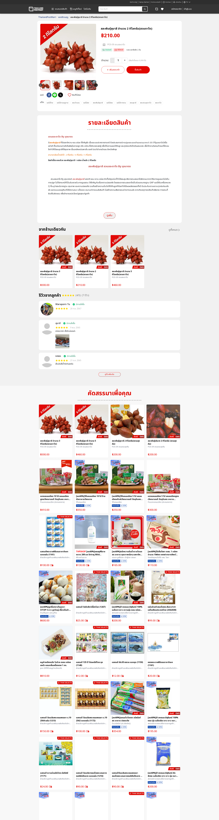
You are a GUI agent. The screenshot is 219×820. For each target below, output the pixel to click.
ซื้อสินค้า (138, 69)
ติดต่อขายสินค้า (156, 2)
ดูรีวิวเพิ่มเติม (109, 374)
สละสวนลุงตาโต (145, 102)
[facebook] (49, 95)
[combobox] (120, 9)
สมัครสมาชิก (176, 9)
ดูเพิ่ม (109, 215)
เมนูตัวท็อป (77, 9)
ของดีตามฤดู (63, 17)
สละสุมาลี (133, 102)
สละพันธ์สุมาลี (98, 102)
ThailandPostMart (47, 17)
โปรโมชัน (87, 9)
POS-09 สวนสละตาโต (116, 44)
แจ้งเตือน (178, 2)
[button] (156, 9)
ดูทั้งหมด (173, 230)
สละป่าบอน (76, 102)
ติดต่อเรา (168, 2)
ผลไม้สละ (110, 102)
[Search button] (144, 9)
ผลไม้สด (86, 102)
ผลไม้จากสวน (121, 102)
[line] (54, 95)
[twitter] (60, 95)
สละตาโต (158, 102)
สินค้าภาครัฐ (133, 2)
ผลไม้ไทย (50, 102)
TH (187, 2)
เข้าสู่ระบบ (188, 9)
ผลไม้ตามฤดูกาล (62, 102)
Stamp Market (144, 2)
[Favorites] (162, 9)
